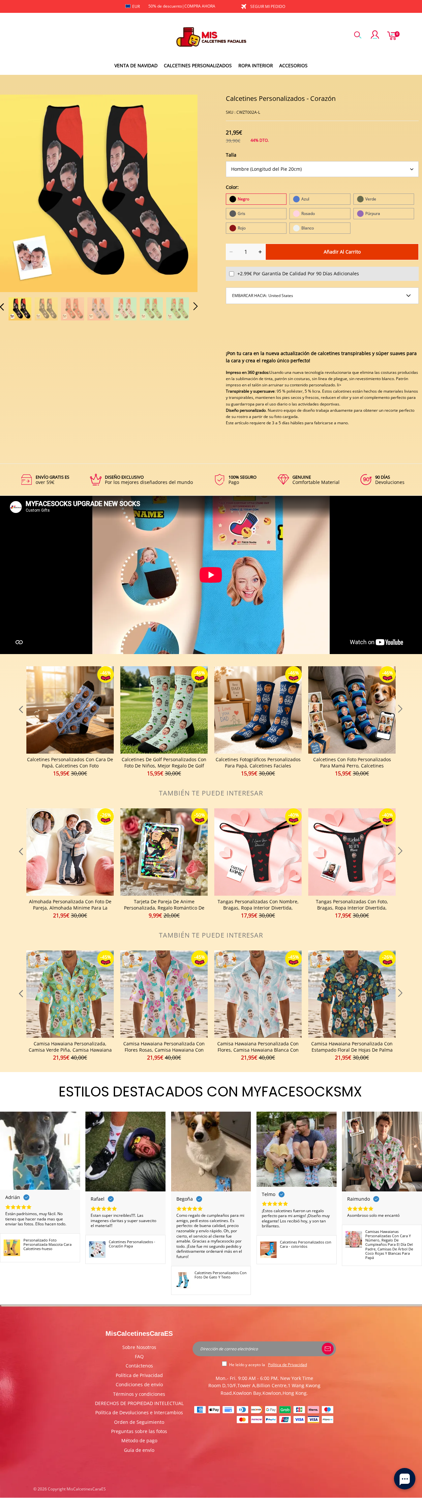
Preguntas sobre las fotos (139, 1431)
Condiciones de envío (139, 1384)
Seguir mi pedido (267, 6)
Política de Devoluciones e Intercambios (139, 1412)
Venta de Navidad (136, 65)
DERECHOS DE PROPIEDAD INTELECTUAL (139, 1403)
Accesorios (293, 65)
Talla (231, 155)
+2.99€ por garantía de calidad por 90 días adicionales (298, 273)
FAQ (139, 1356)
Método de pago (139, 1440)
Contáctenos (139, 1366)
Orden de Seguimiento (139, 1422)
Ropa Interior (255, 65)
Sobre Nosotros (139, 1347)
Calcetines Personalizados (198, 65)
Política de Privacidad (139, 1375)
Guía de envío (139, 1450)
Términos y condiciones (139, 1394)
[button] (15, 192)
